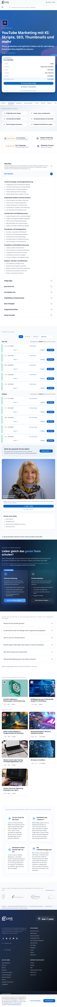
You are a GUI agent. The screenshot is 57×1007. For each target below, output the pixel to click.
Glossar (32, 952)
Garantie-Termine (34, 931)
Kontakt (32, 963)
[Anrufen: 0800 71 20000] (55, 103)
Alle (21, 336)
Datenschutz (33, 972)
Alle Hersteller (33, 943)
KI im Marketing (7, 28)
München (33, 346)
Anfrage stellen (45, 451)
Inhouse (43, 103)
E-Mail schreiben (29, 509)
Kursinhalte (11, 103)
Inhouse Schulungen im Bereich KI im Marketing (22, 565)
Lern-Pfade (33, 945)
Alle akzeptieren (49, 1000)
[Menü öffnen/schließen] (2, 7)
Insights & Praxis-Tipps (7, 982)
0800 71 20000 (29, 506)
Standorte (4, 970)
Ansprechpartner (6, 963)
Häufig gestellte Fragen (36, 970)
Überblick (3, 103)
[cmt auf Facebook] (3, 938)
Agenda (49, 103)
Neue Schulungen (34, 935)
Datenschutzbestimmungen (14, 1004)
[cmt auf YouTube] (13, 938)
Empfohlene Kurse (34, 938)
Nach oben (8, 950)
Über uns (4, 965)
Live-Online (34, 398)
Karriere (4, 979)
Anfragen (42, 350)
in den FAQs (34, 666)
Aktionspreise (33, 933)
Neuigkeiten (5, 984)
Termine (37, 103)
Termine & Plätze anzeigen (29, 83)
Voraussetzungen (28, 103)
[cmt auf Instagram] (16, 938)
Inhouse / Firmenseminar (29, 87)
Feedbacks (32, 947)
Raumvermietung (6, 977)
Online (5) (35, 336)
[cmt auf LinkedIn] (6, 938)
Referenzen (33, 955)
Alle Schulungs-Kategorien (37, 940)
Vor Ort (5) (27, 336)
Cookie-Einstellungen (35, 1000)
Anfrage (32, 965)
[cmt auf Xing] (10, 938)
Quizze (32, 950)
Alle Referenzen (50, 890)
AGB (31, 967)
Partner (3, 967)
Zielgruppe (19, 103)
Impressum (33, 974)
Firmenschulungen (6, 974)
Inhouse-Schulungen (7, 972)
